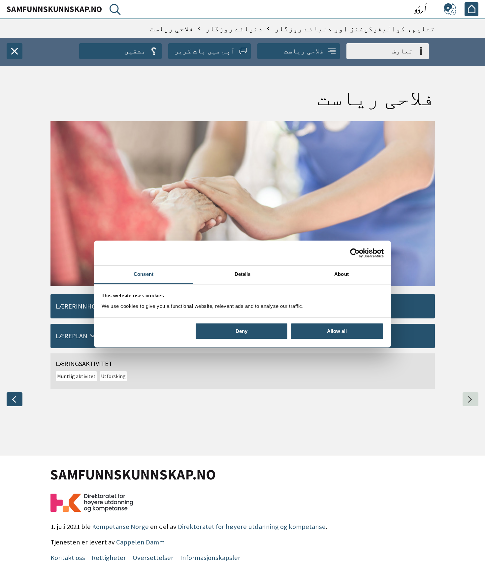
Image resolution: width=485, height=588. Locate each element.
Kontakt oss (67, 557)
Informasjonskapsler (210, 557)
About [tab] (341, 274)
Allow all (337, 331)
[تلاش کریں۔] (114, 11)
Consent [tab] (143, 274)
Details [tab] (243, 274)
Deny (241, 331)
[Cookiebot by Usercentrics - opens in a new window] (355, 253)
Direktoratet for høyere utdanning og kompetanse (252, 526)
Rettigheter (109, 557)
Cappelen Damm (140, 542)
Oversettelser (153, 557)
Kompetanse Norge (120, 526)
